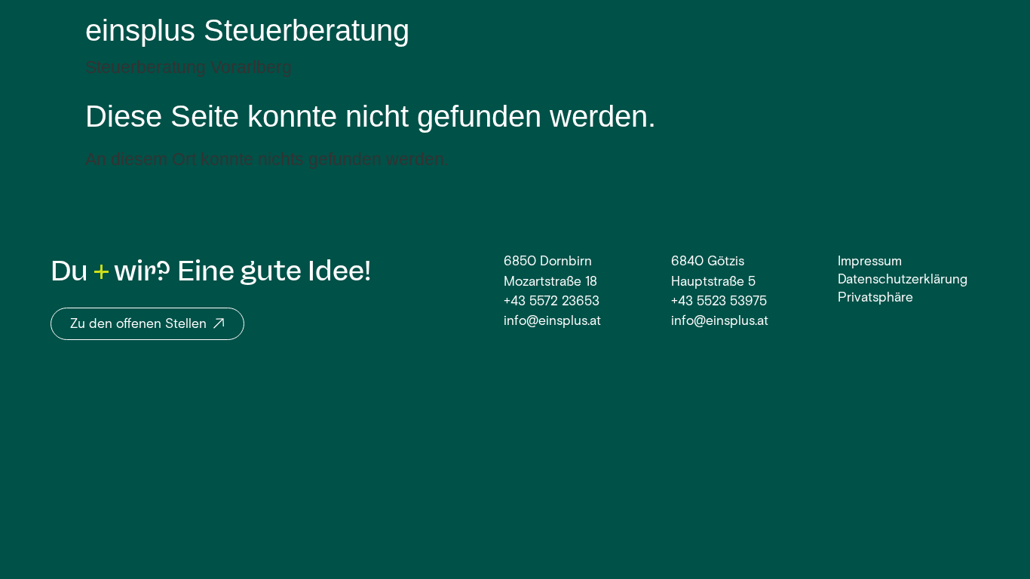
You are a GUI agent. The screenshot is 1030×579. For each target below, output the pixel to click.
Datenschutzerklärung (902, 280)
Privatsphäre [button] (875, 298)
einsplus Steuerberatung (247, 30)
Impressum (870, 262)
